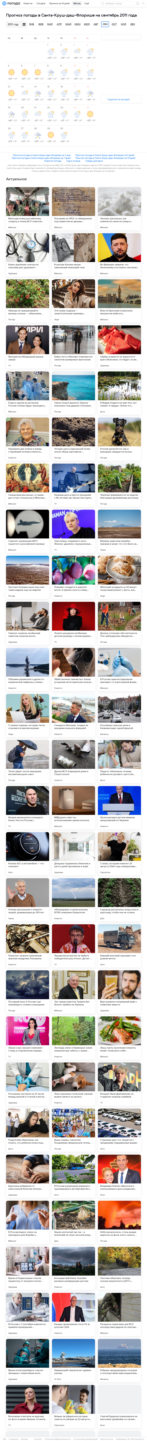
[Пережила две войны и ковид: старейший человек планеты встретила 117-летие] (27, 439)
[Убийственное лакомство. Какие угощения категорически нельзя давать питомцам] (73, 669)
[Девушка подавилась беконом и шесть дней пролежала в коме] (73, 853)
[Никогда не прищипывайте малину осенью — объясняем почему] (27, 300)
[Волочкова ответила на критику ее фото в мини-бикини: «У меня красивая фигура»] (27, 1406)
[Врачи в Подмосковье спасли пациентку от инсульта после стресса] (27, 1268)
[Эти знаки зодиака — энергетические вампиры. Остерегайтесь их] (73, 300)
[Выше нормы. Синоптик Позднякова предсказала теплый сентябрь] (73, 1130)
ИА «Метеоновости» (136, 1439)
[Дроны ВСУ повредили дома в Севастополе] (73, 761)
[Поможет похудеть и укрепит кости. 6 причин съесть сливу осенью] (73, 577)
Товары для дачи (94, 161)
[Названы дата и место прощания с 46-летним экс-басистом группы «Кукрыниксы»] (73, 485)
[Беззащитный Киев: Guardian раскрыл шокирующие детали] (73, 1268)
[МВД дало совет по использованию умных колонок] (73, 807)
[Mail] (4, 3)
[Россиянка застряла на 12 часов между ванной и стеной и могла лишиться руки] (27, 1084)
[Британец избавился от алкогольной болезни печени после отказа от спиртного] (27, 1176)
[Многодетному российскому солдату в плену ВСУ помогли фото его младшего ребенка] (27, 208)
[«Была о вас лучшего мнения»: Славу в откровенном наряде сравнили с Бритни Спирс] (27, 1038)
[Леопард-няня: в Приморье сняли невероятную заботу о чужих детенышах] (73, 1038)
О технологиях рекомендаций (85, 1439)
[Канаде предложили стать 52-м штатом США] (73, 1314)
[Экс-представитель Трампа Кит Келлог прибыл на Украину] (73, 992)
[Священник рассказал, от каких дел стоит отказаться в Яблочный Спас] (27, 485)
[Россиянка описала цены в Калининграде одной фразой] (119, 715)
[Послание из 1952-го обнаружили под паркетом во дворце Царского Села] (73, 208)
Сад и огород (73, 161)
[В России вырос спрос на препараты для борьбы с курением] (27, 1222)
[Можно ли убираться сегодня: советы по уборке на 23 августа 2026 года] (73, 1406)
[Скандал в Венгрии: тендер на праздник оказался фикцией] (73, 715)
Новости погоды (52, 161)
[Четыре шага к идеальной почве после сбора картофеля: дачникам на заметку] (73, 439)
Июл (87, 24)
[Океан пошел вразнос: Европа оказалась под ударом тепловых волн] (73, 393)
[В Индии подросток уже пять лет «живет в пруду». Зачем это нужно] (119, 393)
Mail (4, 1439)
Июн (78, 24)
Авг (96, 24)
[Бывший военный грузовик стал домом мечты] (119, 945)
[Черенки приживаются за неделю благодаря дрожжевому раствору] (119, 485)
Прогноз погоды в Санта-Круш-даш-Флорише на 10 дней (105, 158)
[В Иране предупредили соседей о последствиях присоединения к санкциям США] (119, 1360)
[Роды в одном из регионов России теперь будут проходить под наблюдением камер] (27, 393)
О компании (13, 1439)
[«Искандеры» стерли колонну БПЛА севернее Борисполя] (73, 899)
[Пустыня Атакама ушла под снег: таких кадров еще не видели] (27, 577)
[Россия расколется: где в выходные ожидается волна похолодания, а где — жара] (119, 439)
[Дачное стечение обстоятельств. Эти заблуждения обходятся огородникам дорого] (119, 623)
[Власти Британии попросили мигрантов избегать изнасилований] (119, 300)
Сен (105, 24)
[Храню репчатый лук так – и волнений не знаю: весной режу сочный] (73, 1222)
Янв (31, 24)
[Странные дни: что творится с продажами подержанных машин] (119, 1130)
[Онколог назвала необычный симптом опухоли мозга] (27, 623)
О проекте (38, 1439)
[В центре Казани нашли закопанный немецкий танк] (73, 254)
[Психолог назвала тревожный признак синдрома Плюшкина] (27, 945)
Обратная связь (106, 1439)
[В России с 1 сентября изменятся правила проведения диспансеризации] (27, 1314)
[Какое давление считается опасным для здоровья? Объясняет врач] (27, 254)
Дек (132, 24)
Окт (114, 24)
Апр (59, 24)
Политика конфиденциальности (58, 1439)
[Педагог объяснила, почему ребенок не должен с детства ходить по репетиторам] (119, 761)
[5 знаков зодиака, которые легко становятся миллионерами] (27, 715)
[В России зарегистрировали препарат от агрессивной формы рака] (119, 669)
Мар (50, 24)
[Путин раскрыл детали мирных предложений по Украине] (119, 807)
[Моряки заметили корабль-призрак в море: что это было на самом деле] (119, 531)
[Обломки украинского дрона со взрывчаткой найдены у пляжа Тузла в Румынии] (27, 669)
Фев (40, 24)
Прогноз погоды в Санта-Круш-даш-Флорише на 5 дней (104, 155)
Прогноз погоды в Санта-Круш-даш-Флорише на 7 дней (41, 158)
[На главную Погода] (13, 3)
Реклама (24, 1439)
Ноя (123, 24)
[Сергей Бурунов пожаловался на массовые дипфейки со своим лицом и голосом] (119, 1406)
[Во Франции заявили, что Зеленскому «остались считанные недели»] (119, 254)
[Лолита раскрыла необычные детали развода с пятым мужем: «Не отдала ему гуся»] (73, 623)
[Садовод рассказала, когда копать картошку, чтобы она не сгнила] (119, 899)
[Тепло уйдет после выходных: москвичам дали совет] (27, 761)
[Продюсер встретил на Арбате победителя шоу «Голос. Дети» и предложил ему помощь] (73, 945)
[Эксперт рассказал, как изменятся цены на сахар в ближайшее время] (119, 208)
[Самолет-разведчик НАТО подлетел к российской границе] (27, 531)
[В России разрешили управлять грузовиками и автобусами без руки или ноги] (73, 1176)
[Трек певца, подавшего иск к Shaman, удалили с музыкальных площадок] (73, 531)
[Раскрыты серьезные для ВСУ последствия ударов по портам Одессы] (119, 1314)
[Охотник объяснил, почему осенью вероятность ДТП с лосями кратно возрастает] (119, 1268)
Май (68, 24)
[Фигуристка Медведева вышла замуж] (27, 347)
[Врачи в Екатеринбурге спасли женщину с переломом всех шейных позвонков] (27, 1360)
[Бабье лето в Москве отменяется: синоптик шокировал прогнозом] (73, 347)
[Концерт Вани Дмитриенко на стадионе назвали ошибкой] (119, 1084)
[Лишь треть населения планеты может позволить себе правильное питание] (119, 1038)
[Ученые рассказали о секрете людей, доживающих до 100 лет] (27, 899)
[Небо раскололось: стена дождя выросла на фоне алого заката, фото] (119, 1222)
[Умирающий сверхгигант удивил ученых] (73, 1360)
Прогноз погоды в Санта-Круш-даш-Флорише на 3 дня (41, 155)
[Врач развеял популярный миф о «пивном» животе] (119, 992)
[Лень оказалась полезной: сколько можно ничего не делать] (73, 1084)
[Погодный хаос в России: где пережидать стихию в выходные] (27, 992)
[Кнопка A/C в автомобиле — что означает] (27, 853)
